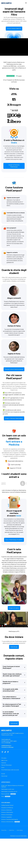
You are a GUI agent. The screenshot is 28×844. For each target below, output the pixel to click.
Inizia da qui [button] (14, 647)
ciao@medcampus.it (6, 745)
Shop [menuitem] (5, 796)
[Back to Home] (6, 3)
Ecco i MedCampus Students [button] (14, 540)
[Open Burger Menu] (26, 3)
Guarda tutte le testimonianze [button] (14, 369)
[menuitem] (3, 758)
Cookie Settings (20, 830)
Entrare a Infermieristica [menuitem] (10, 821)
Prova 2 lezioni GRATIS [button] (14, 28)
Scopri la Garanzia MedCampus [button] (14, 166)
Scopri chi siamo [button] (14, 608)
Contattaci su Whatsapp (7, 747)
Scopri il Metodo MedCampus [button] (14, 418)
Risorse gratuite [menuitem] (8, 794)
